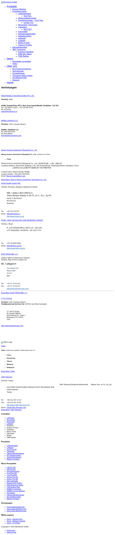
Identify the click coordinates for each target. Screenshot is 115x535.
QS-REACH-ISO (19, 78)
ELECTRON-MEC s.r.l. (9, 254)
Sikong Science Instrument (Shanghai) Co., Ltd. (19, 150)
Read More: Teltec (8, 371)
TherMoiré (11, 452)
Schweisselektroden (27, 34)
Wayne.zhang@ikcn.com (15, 176)
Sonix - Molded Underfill (16, 521)
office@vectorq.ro (13, 214)
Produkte (12, 6)
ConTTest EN (12, 475)
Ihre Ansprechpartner (21, 69)
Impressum (11, 530)
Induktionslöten (24, 36)
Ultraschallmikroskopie (15, 453)
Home (10, 82)
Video (14, 63)
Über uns (12, 66)
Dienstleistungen (19, 47)
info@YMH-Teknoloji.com (16, 408)
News (10, 58)
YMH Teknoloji (6, 377)
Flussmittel (22, 31)
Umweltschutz (18, 73)
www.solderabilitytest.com (16, 509)
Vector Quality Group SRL (11, 183)
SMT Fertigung (19, 49)
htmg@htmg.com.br (14, 246)
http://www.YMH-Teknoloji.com (18, 405)
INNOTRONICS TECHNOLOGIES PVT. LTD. (17, 96)
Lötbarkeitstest (24, 13)
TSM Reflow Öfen (13, 487)
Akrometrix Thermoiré (27, 25)
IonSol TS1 (28, 22)
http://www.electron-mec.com (17, 289)
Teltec (3, 346)
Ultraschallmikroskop (27, 18)
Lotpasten (22, 27)
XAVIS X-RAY (24, 43)
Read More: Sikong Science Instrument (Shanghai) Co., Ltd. (24, 180)
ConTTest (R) (12, 450)
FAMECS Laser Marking (16, 491)
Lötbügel (22, 38)
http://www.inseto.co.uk (15, 216)
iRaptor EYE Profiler (14, 483)
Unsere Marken (19, 9)
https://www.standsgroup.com (12, 326)
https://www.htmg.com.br (16, 248)
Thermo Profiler (25, 45)
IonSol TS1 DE (12, 477)
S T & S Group (6, 298)
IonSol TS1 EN (12, 479)
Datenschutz (11, 532)
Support (15, 80)
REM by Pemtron (13, 459)
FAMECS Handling (14, 489)
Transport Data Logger (22, 75)
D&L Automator (12, 481)
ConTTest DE (12, 473)
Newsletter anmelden (21, 61)
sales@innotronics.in (9, 111)
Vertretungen (18, 71)
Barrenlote (11, 422)
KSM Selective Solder (15, 485)
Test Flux (28, 16)
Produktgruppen (19, 11)
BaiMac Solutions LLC (9, 121)
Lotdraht (21, 40)
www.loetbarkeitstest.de (16, 507)
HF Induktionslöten (14, 455)
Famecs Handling (26, 52)
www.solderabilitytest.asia (16, 511)
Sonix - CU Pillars (13, 523)
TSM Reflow (23, 56)
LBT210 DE (11, 467)
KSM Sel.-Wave (25, 54)
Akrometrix (11, 493)
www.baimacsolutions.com (11, 136)
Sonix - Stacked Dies (15, 519)
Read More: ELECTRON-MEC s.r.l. (14, 293)
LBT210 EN (11, 469)
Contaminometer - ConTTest (30, 20)
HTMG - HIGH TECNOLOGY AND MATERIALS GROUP (22, 220)
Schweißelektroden (14, 457)
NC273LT (28, 29)
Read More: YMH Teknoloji (11, 410)
